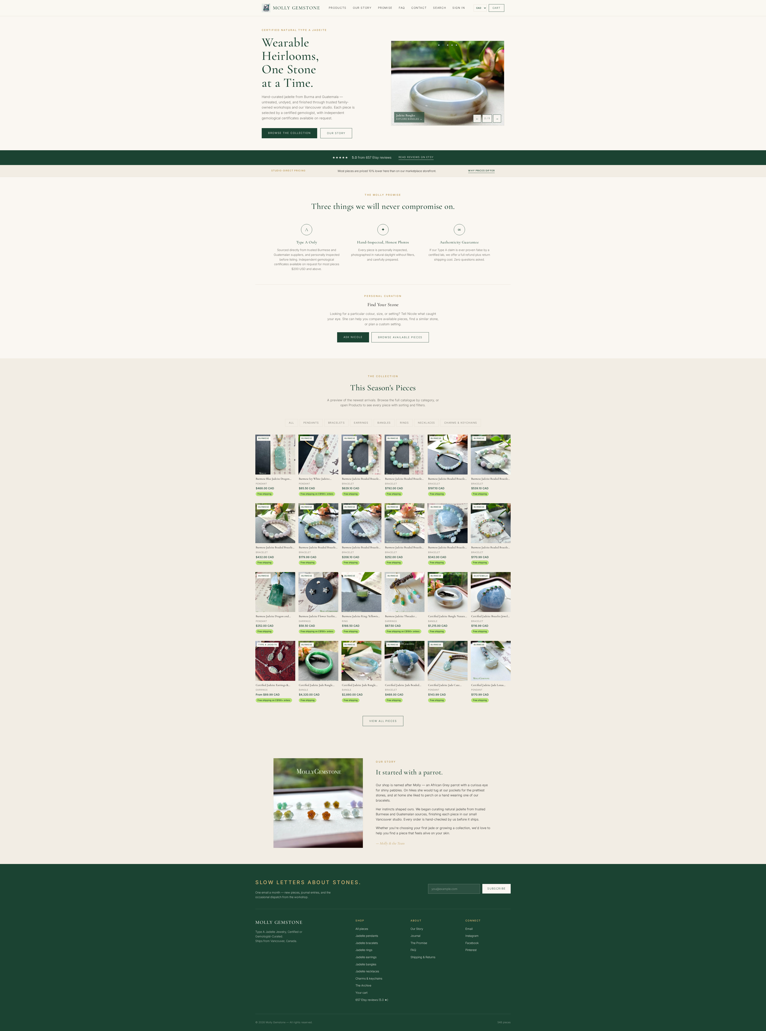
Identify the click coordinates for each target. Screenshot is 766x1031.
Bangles (384, 422)
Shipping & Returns (423, 957)
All (291, 422)
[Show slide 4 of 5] (452, 45)
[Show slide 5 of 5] (456, 45)
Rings (404, 422)
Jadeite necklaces (367, 971)
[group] (447, 83)
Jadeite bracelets (366, 943)
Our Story (362, 7)
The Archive (363, 985)
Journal (415, 935)
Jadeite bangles (365, 964)
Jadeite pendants (366, 935)
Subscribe (496, 888)
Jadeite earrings (365, 957)
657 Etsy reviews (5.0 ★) (371, 999)
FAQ (402, 7)
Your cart (361, 992)
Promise (385, 7)
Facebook (472, 943)
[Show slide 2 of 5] (443, 45)
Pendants (311, 422)
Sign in (458, 7)
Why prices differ (481, 170)
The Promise (419, 943)
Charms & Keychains (460, 422)
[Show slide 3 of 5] (448, 45)
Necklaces (426, 422)
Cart (497, 7)
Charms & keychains (368, 978)
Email (469, 928)
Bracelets (336, 422)
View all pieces (383, 721)
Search (439, 7)
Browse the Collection (289, 132)
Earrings (361, 422)
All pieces (361, 928)
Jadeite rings (363, 950)
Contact (419, 7)
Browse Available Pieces (400, 337)
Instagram (472, 935)
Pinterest (471, 950)
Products (337, 7)
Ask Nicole (353, 337)
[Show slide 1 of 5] (439, 45)
